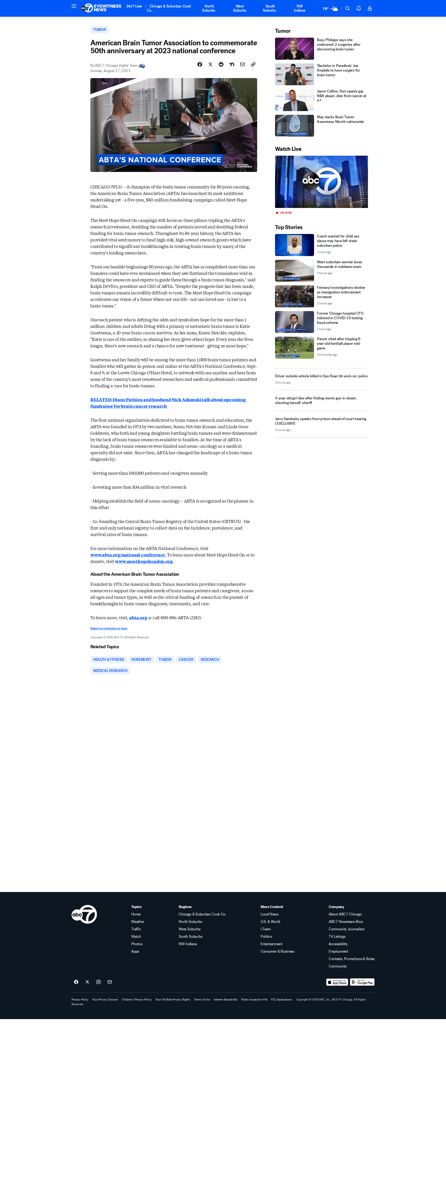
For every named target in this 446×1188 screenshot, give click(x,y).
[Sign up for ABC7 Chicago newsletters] (109, 982)
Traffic (136, 929)
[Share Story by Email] (242, 64)
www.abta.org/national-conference (127, 555)
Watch (136, 936)
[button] (74, 6)
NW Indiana (299, 8)
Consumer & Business (277, 951)
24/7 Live (134, 6)
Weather (137, 922)
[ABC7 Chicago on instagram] (98, 982)
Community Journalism (347, 929)
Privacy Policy (80, 999)
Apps (135, 951)
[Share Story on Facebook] (200, 64)
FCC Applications (281, 999)
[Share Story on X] (210, 64)
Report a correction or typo (108, 628)
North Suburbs (208, 8)
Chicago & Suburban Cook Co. (169, 8)
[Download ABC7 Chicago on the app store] (337, 982)
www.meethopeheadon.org (143, 561)
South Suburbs (269, 8)
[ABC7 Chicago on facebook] (76, 982)
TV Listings (337, 936)
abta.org (138, 617)
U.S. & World (270, 922)
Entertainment (271, 944)
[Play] (321, 182)
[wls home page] (84, 914)
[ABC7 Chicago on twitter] (87, 982)
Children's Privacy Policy (137, 999)
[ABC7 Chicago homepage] (101, 8)
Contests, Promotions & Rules (351, 959)
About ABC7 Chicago (345, 914)
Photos (136, 944)
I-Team (266, 929)
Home (136, 914)
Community (338, 966)
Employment (338, 951)
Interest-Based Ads (225, 999)
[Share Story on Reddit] (221, 64)
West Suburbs (239, 8)
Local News (270, 914)
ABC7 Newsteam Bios (346, 922)
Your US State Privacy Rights (172, 999)
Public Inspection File (254, 999)
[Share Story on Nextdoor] (232, 64)
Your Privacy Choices (105, 999)
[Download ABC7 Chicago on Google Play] (362, 982)
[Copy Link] (253, 64)
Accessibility (338, 944)
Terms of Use (202, 999)
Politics (266, 936)
